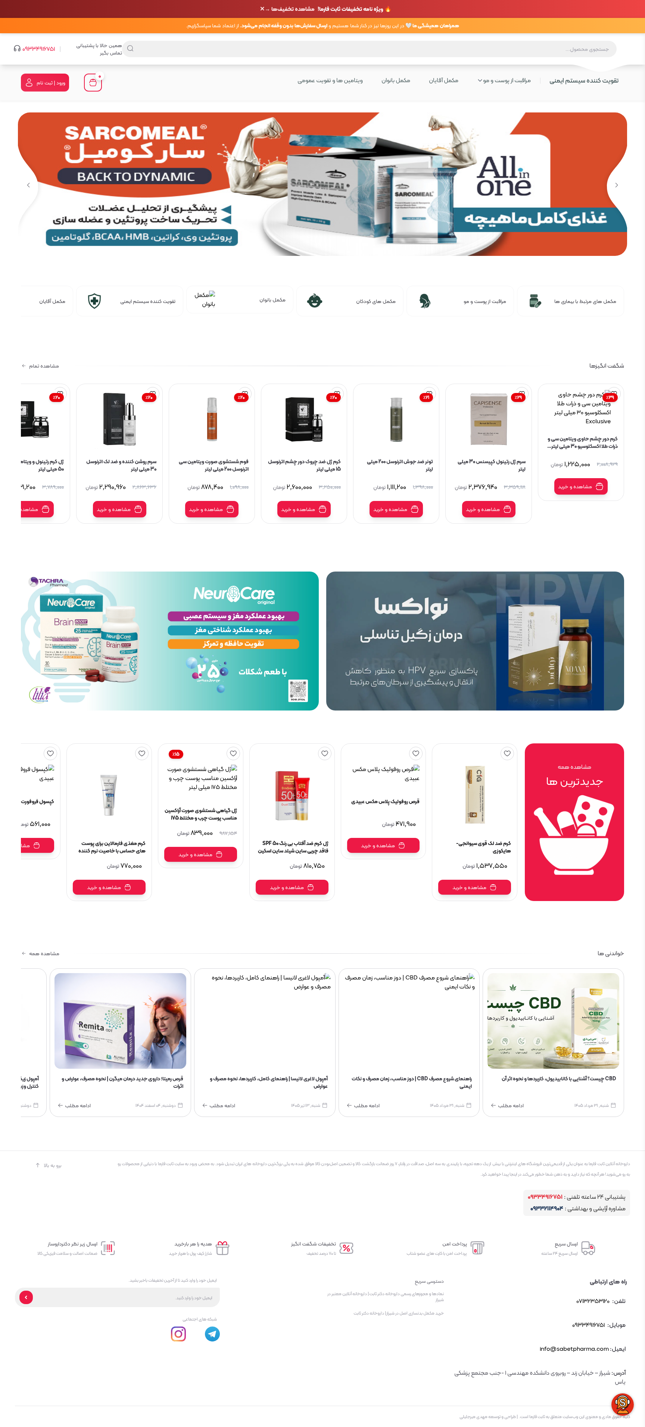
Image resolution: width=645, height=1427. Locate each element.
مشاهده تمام (44, 365)
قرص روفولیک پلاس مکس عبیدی (385, 802)
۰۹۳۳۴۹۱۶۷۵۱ (38, 48)
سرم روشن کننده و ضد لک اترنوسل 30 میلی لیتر (121, 465)
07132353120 (593, 1301)
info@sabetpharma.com (574, 1349)
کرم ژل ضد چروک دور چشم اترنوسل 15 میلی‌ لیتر (304, 465)
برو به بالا (53, 1165)
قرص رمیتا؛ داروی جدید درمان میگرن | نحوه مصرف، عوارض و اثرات (122, 1082)
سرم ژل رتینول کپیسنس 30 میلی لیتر (491, 465)
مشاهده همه (44, 953)
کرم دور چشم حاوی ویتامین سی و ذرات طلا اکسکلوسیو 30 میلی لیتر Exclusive (583, 442)
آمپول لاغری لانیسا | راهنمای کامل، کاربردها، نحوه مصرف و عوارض (269, 1082)
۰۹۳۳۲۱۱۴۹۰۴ (546, 1208)
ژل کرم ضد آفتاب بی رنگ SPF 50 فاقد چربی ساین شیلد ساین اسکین (293, 846)
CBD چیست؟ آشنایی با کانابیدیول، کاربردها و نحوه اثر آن (559, 1079)
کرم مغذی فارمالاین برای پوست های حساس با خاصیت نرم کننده (112, 846)
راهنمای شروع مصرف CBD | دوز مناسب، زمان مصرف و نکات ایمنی (412, 1082)
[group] (322, 184)
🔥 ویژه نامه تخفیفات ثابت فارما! (328, 9)
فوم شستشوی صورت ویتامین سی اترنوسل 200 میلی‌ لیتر (214, 465)
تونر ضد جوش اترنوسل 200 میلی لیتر (400, 465)
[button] (28, 185)
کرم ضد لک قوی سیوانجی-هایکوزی (483, 846)
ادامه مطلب (511, 1105)
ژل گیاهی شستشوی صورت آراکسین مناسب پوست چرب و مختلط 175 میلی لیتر (201, 814)
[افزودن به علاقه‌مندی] (507, 753)
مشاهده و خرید (575, 486)
